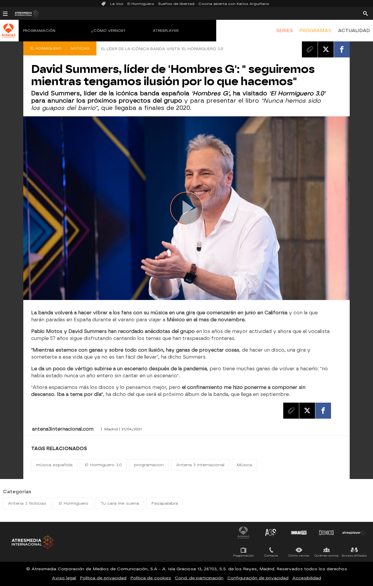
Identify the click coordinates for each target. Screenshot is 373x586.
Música (244, 464)
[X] (326, 49)
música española (54, 464)
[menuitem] (284, 30)
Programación (39, 31)
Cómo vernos (298, 555)
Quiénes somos (326, 555)
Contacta (271, 555)
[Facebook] (342, 49)
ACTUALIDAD (354, 30)
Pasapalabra (164, 503)
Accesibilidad (306, 578)
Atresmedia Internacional (32, 542)
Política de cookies (150, 578)
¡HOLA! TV (298, 533)
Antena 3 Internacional (200, 464)
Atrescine (326, 533)
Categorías (17, 491)
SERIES (284, 30)
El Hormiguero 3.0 (103, 464)
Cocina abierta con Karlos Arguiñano (233, 4)
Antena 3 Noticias (27, 503)
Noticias (80, 48)
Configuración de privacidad (257, 578)
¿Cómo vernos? (108, 31)
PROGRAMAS (315, 30)
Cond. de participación (199, 578)
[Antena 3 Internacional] (8, 34)
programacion (149, 464)
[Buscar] (365, 13)
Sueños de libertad (176, 4)
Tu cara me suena (120, 503)
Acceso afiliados (354, 555)
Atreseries (271, 533)
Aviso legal (64, 578)
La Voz (116, 4)
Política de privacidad (103, 578)
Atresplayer (166, 31)
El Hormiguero (140, 4)
